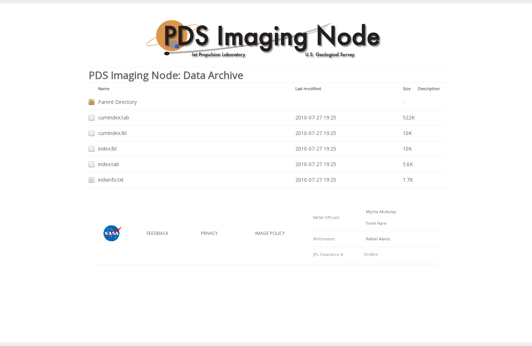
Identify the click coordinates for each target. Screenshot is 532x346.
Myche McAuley (380, 211)
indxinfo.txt (111, 179)
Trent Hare (375, 223)
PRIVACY (209, 233)
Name (104, 88)
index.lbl (107, 148)
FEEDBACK (157, 233)
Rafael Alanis (377, 238)
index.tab (108, 164)
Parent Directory (117, 101)
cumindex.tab (113, 117)
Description (429, 88)
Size (407, 88)
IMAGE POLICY (270, 233)
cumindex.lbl (112, 133)
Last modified (308, 88)
